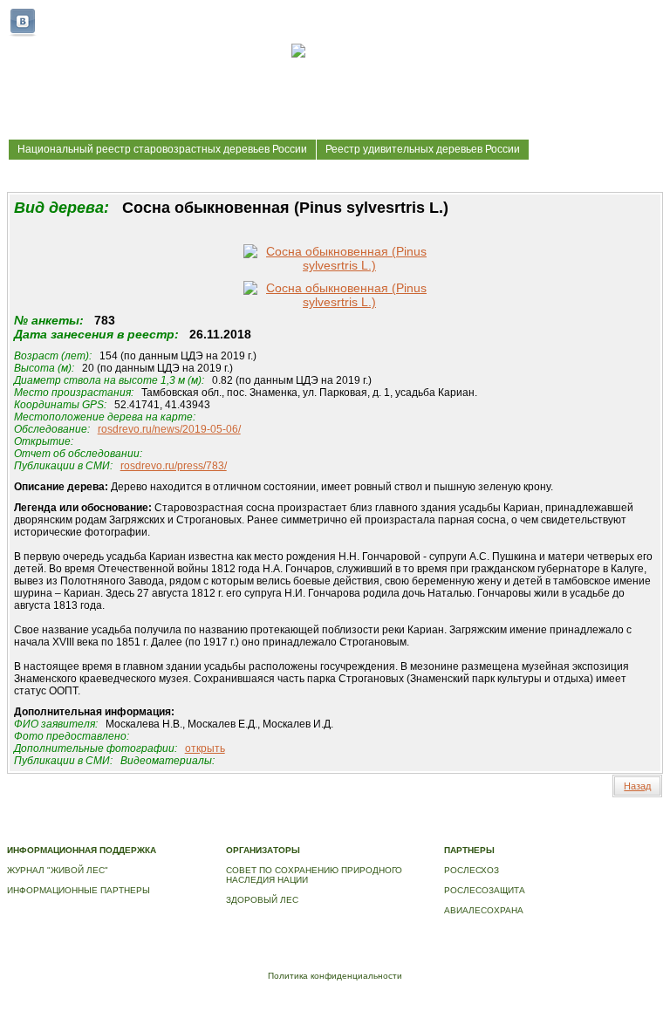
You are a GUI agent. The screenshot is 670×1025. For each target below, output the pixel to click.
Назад (637, 786)
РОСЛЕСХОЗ (471, 870)
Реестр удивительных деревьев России (422, 149)
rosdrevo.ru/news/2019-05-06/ (169, 429)
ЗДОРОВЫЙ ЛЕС (262, 900)
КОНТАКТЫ (244, 832)
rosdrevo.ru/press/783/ (173, 466)
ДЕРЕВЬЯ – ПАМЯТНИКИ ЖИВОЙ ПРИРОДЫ (489, 822)
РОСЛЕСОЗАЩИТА (484, 890)
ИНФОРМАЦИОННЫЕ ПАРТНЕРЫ (78, 890)
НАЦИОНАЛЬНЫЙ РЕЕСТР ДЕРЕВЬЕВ (90, 832)
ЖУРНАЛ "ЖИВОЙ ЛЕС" (57, 870)
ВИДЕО (196, 832)
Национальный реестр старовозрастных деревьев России (162, 149)
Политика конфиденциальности (335, 976)
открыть (205, 748)
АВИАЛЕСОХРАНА (483, 910)
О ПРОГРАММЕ (354, 822)
